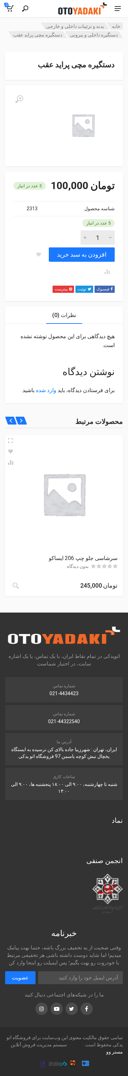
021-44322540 (64, 721)
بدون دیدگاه (78, 566)
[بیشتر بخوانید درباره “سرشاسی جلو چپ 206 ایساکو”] (16, 585)
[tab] (64, 315)
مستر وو (114, 1052)
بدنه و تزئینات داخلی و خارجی (75, 26)
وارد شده (46, 390)
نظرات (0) (64, 315)
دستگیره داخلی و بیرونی (94, 35)
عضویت (20, 978)
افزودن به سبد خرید (81, 254)
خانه (116, 26)
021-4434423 (64, 693)
